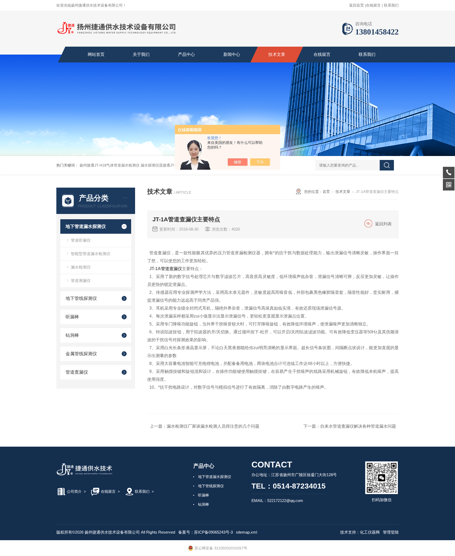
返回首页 (356, 5)
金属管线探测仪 (81, 353)
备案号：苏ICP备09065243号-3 (205, 532)
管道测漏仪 (81, 280)
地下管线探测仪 (81, 298)
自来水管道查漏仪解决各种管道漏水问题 (358, 426)
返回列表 (383, 224)
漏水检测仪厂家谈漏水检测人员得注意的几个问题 (213, 426)
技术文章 (276, 54)
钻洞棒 (72, 335)
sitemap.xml (246, 532)
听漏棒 (72, 316)
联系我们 (391, 5)
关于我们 (141, 54)
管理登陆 (391, 532)
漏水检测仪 (81, 267)
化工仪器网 (370, 532)
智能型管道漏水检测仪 (90, 253)
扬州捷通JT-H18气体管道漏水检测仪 (110, 165)
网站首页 (96, 54)
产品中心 (186, 54)
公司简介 (74, 491)
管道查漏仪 (77, 372)
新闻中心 (231, 54)
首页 (326, 191)
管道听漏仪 (81, 240)
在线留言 (373, 5)
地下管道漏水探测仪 (86, 226)
